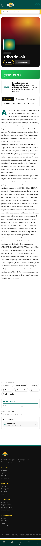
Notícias (21, 99)
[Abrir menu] (3, 5)
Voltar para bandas (10, 433)
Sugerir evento (6, 505)
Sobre (3, 494)
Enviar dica (4, 502)
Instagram (4, 518)
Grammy (35, 386)
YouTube (4, 521)
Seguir (8, 62)
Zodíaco (8, 390)
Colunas (8, 386)
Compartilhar (23, 62)
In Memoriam (22, 390)
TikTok (3, 523)
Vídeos (18, 103)
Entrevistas (21, 386)
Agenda (32, 99)
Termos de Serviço (25, 535)
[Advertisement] (20, 303)
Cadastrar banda (6, 507)
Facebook (4, 526)
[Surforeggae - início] (11, 5)
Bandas (3, 475)
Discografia (30, 103)
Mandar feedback (7, 510)
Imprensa (4, 491)
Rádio (8, 103)
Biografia (9, 99)
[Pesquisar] (37, 11)
